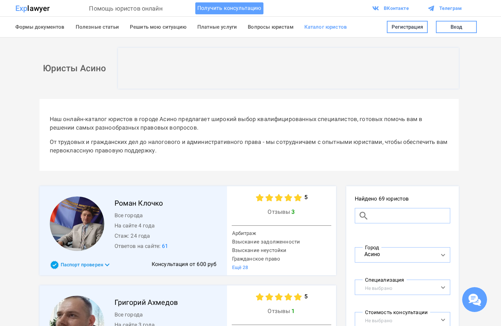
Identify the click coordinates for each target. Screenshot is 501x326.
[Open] (443, 255)
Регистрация (407, 27)
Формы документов (40, 27)
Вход (456, 27)
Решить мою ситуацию (158, 27)
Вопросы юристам (270, 27)
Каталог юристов (325, 27)
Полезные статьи (97, 27)
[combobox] (395, 254)
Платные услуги (217, 27)
